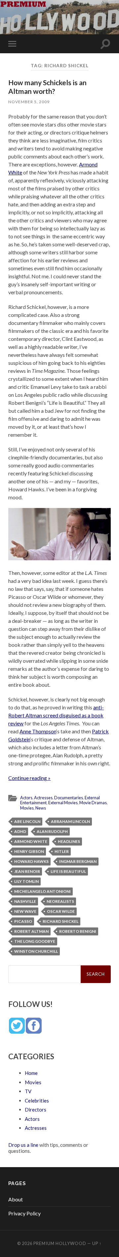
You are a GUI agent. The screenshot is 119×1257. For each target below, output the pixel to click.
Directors (35, 1110)
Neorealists (60, 901)
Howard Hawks (31, 861)
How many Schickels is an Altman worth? (47, 86)
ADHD (20, 831)
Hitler (62, 851)
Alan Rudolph (52, 831)
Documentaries (68, 797)
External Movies (63, 802)
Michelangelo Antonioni (42, 891)
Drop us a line (23, 1145)
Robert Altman (31, 931)
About (15, 1199)
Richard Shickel (60, 921)
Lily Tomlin (26, 881)
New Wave (25, 911)
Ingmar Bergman (78, 861)
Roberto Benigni (77, 931)
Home (31, 1073)
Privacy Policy (24, 1213)
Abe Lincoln (27, 821)
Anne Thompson (38, 731)
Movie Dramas (93, 802)
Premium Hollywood (59, 1243)
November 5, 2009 (29, 101)
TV (28, 1091)
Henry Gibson (29, 851)
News (40, 808)
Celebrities (37, 1101)
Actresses (43, 797)
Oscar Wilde (61, 911)
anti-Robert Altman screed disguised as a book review (56, 715)
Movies (27, 808)
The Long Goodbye (34, 941)
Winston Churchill (36, 951)
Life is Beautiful (68, 871)
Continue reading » (29, 778)
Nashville (25, 901)
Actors (26, 797)
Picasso (23, 921)
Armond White (30, 841)
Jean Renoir (27, 871)
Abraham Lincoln (70, 821)
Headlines (69, 841)
